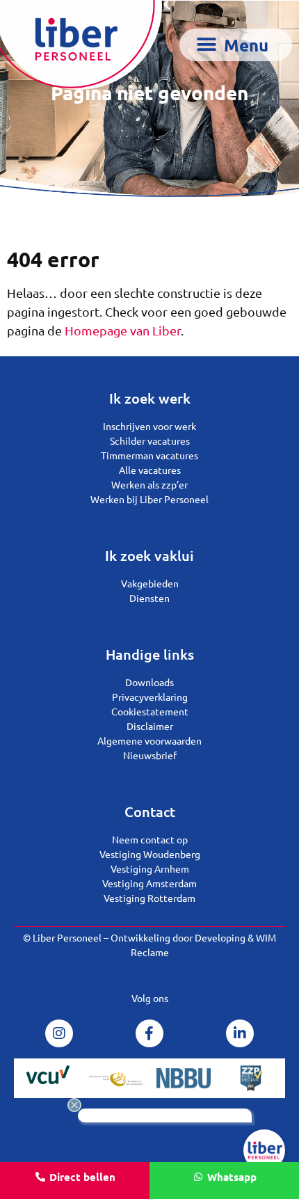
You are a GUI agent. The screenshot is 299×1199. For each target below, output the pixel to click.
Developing (220, 937)
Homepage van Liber (123, 330)
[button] (236, 45)
